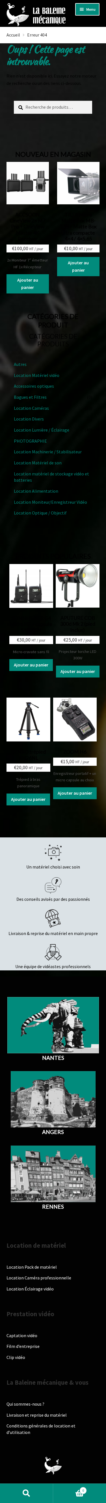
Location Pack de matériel (32, 1267)
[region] (53, 1454)
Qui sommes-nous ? (25, 1404)
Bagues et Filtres (30, 397)
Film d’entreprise (23, 1346)
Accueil (13, 35)
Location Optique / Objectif (40, 513)
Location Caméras (31, 408)
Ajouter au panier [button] (27, 283)
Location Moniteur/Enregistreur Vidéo (50, 502)
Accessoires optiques (34, 386)
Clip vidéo (16, 1357)
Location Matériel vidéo (36, 375)
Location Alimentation (36, 491)
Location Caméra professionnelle (39, 1278)
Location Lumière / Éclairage (41, 430)
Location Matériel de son (38, 463)
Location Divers (29, 419)
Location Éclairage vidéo (30, 1289)
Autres (20, 364)
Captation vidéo (22, 1335)
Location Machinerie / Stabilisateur (48, 451)
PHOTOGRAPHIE (30, 441)
